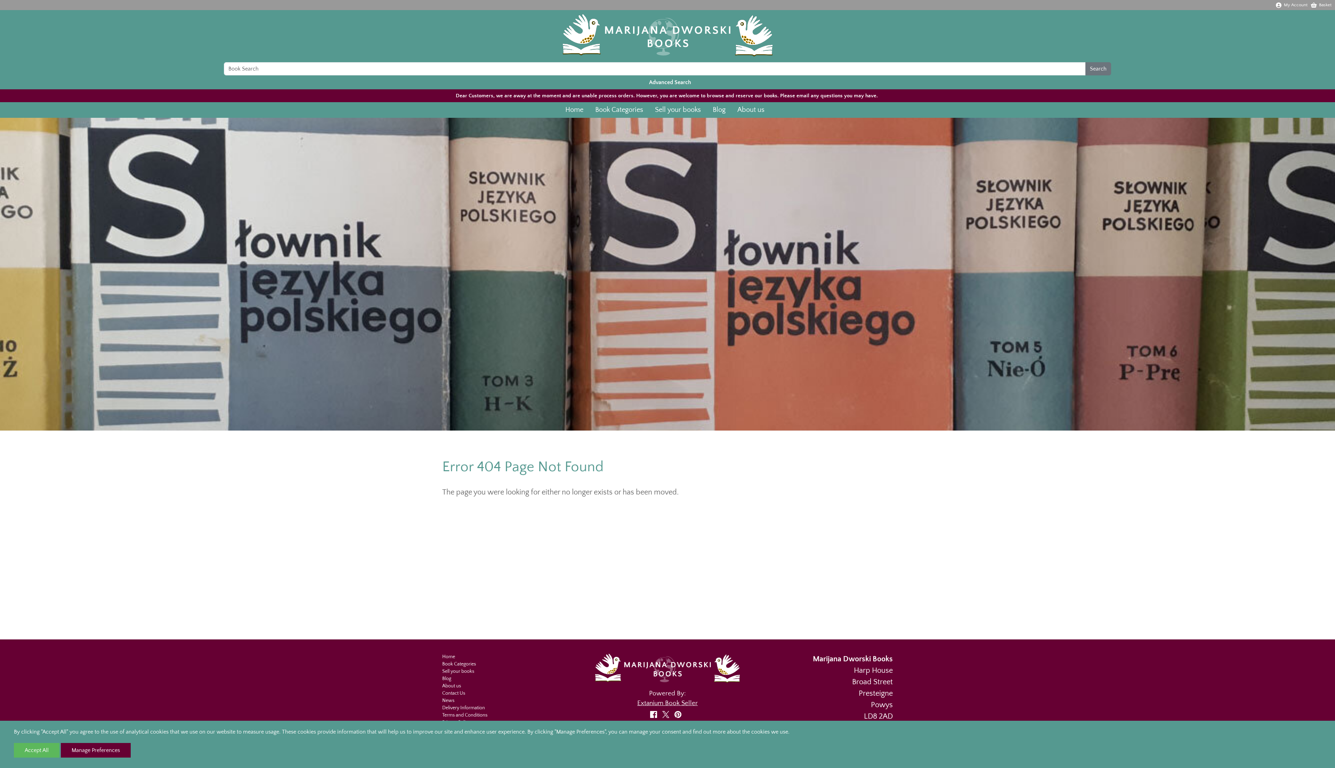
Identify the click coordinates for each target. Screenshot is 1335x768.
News (448, 700)
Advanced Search (670, 82)
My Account (1296, 4)
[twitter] (667, 714)
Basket (1325, 4)
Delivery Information (463, 708)
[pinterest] (679, 714)
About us (750, 110)
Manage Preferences (96, 750)
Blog (719, 110)
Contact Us (453, 693)
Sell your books (678, 110)
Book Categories (619, 110)
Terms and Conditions (464, 715)
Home (574, 110)
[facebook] (655, 714)
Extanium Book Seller (667, 703)
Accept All (37, 750)
